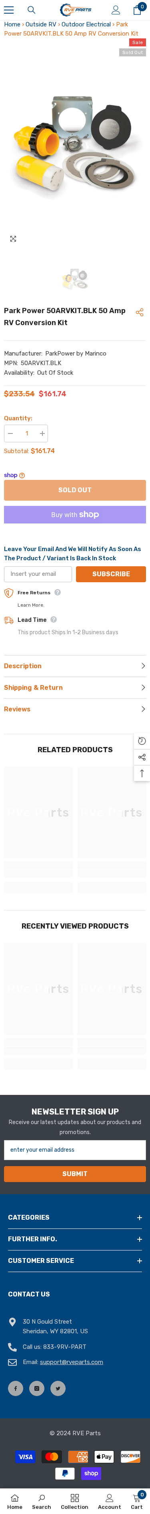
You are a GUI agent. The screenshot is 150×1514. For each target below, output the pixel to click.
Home (12, 24)
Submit (75, 1174)
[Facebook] (15, 1388)
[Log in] (116, 10)
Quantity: (18, 418)
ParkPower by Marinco (75, 353)
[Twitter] (58, 1388)
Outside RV (41, 24)
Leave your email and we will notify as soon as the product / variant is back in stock (72, 553)
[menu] (9, 10)
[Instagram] (36, 1388)
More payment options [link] (75, 528)
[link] (38, 874)
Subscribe (111, 574)
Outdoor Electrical (86, 24)
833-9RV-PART (64, 1346)
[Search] (31, 10)
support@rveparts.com (71, 1362)
